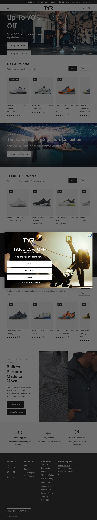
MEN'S (30, 263)
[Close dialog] (90, 235)
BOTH (30, 277)
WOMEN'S (30, 270)
